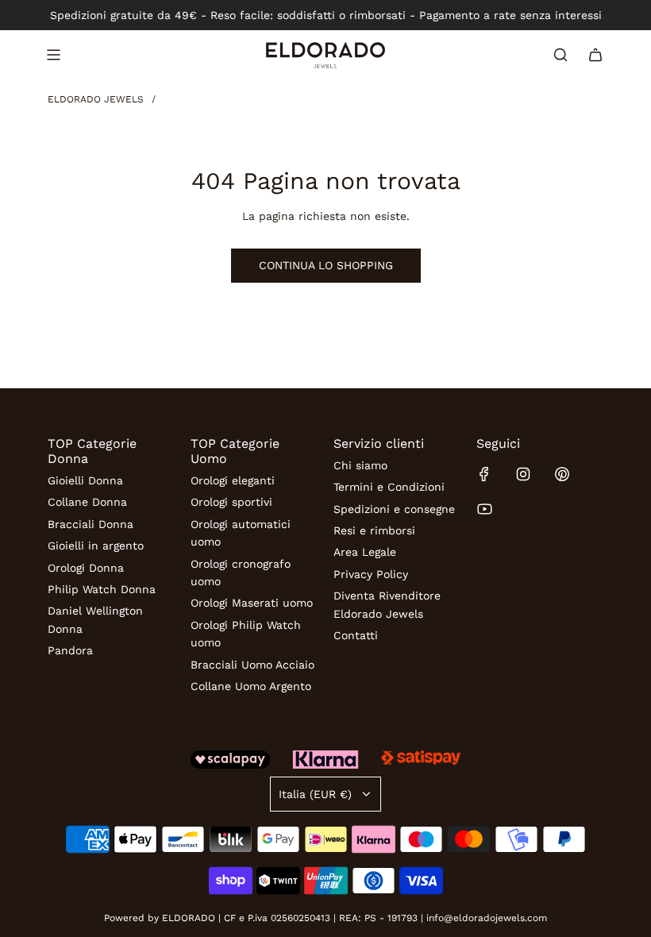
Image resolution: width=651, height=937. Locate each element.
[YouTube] (484, 509)
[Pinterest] (562, 474)
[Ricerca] (560, 54)
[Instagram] (523, 474)
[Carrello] (595, 54)
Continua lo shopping (326, 265)
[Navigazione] (53, 54)
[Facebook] (484, 474)
